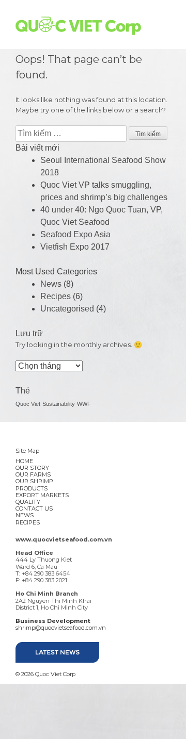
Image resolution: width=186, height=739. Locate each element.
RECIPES (28, 522)
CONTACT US (34, 508)
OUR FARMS (33, 474)
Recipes (55, 296)
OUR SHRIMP (34, 481)
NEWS (25, 515)
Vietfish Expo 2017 (75, 246)
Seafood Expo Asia (75, 234)
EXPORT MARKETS (42, 495)
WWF (84, 404)
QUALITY (28, 501)
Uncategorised (67, 308)
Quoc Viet (28, 404)
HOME (24, 461)
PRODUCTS (32, 488)
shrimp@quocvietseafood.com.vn (61, 627)
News (50, 284)
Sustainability (58, 404)
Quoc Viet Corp (78, 26)
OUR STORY (32, 467)
